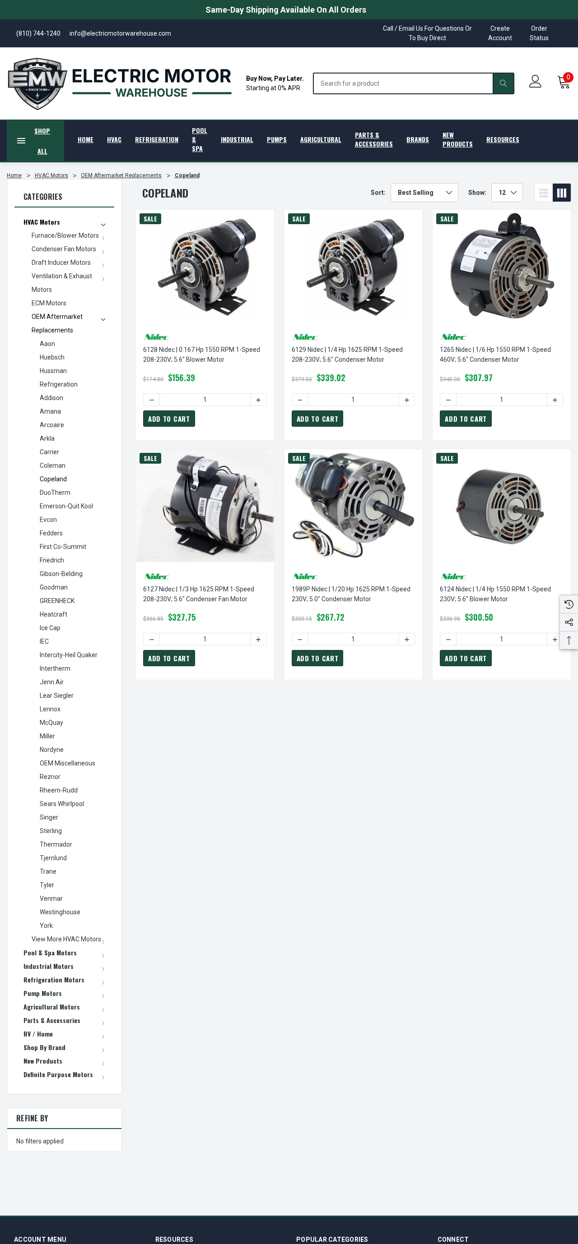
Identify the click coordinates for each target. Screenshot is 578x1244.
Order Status (539, 33)
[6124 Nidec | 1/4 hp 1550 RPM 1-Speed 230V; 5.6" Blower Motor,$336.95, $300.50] (502, 505)
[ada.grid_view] (562, 193)
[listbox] (424, 192)
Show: (477, 192)
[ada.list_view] (544, 193)
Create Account (500, 33)
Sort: (378, 192)
